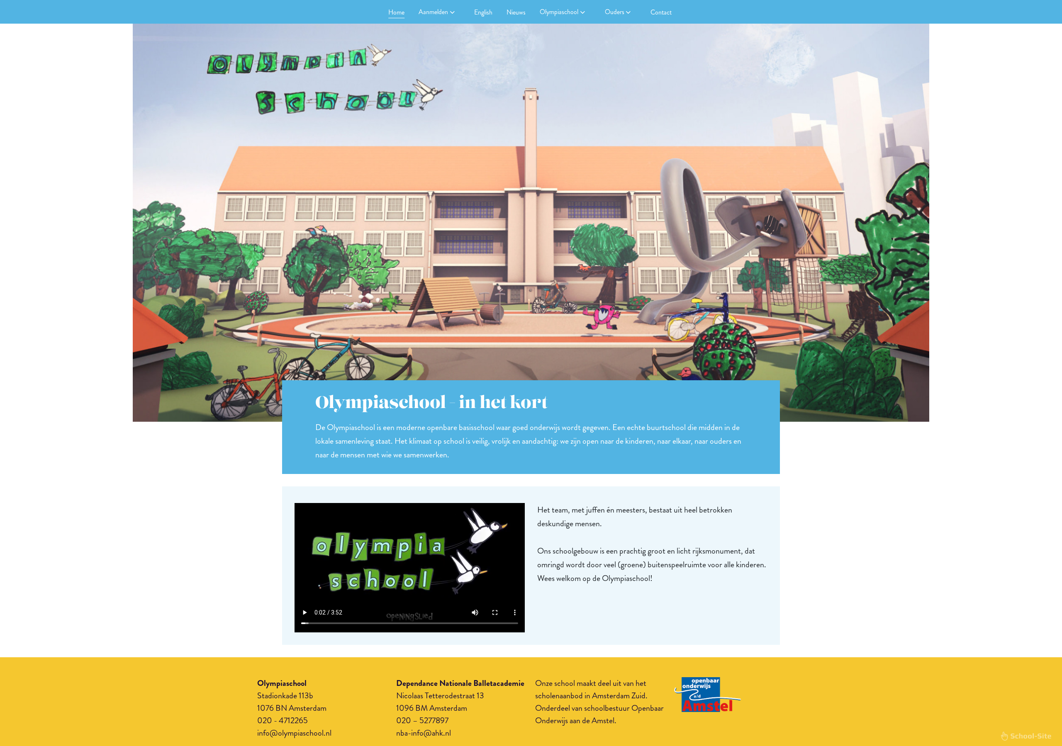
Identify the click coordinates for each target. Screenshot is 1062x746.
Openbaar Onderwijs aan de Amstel (599, 714)
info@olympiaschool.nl (294, 733)
